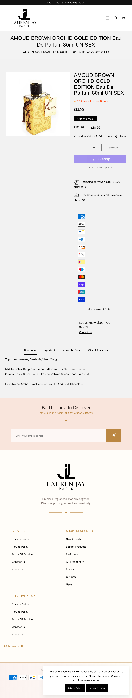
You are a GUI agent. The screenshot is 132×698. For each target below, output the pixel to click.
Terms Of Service (22, 554)
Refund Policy (20, 546)
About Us (17, 569)
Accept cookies (97, 688)
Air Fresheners (75, 562)
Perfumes (72, 554)
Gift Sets (71, 577)
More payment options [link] (100, 167)
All (24, 51)
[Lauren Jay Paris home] (66, 476)
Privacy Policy (20, 539)
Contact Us (19, 562)
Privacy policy (75, 688)
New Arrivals (73, 539)
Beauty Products (76, 546)
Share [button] (122, 136)
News (69, 584)
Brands (70, 569)
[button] (107, 18)
